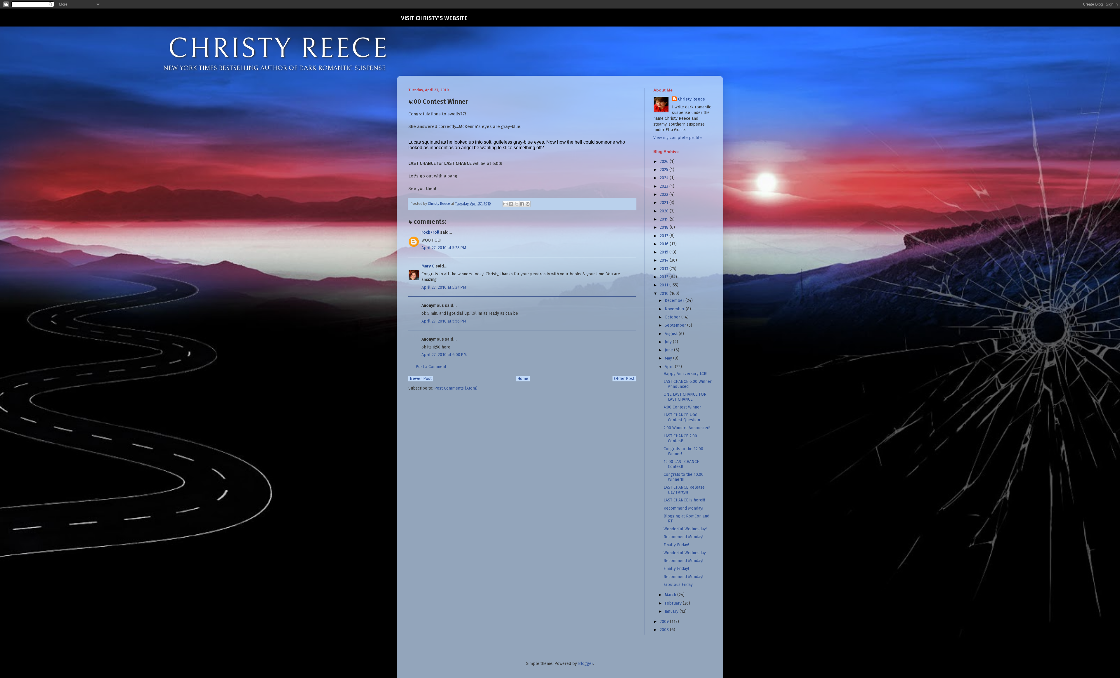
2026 (665, 161)
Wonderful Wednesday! (685, 528)
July (669, 341)
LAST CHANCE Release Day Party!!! (684, 490)
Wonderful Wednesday (685, 552)
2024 (665, 177)
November (675, 309)
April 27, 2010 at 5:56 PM (443, 321)
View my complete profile (677, 137)
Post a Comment (431, 366)
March (671, 594)
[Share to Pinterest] (528, 204)
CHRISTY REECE (278, 49)
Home (522, 378)
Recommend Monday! (683, 508)
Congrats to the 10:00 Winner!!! (684, 477)
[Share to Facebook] (522, 204)
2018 (665, 227)
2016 (665, 244)
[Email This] (505, 204)
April (670, 366)
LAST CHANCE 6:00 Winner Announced (688, 384)
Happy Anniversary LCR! (685, 373)
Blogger (585, 663)
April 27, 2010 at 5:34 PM (443, 287)
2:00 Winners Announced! (687, 427)
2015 (664, 252)
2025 (664, 169)
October (673, 317)
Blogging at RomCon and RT (686, 519)
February (674, 603)
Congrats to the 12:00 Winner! (683, 451)
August (672, 333)
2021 (664, 202)
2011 (664, 285)
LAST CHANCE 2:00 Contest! (680, 438)
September (676, 325)
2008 (665, 629)
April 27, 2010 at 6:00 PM (444, 354)
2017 (664, 235)
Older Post (624, 378)
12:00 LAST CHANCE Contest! (681, 464)
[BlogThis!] (511, 204)
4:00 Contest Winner (682, 407)
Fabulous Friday (678, 584)
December (675, 300)
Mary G (428, 266)
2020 (665, 211)
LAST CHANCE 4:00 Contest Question (682, 417)
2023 (664, 186)
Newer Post (421, 378)
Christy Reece (691, 99)
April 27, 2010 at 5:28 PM (443, 247)
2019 (665, 219)
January (672, 611)
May (669, 358)
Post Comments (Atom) (455, 388)
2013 (664, 268)
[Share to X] (516, 204)
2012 (664, 276)
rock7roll (430, 232)
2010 (665, 293)
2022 (664, 194)
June (669, 350)
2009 (665, 621)
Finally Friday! (676, 545)
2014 (665, 260)
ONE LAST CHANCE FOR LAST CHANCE (685, 397)
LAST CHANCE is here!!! (684, 500)
